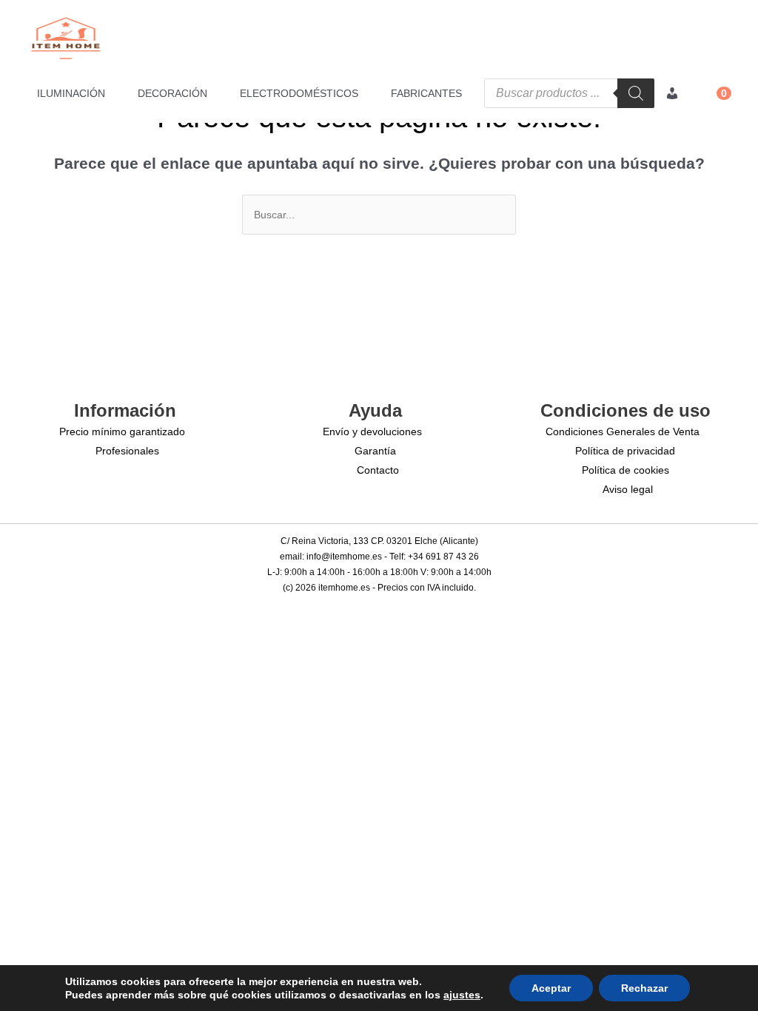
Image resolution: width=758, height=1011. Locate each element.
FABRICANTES (426, 93)
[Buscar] (635, 93)
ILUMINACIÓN (71, 93)
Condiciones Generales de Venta (623, 431)
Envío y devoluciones (372, 431)
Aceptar (551, 988)
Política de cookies (625, 470)
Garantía (375, 451)
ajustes (461, 995)
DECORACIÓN (172, 93)
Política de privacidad (625, 451)
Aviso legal (628, 489)
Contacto (378, 470)
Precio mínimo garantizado (122, 431)
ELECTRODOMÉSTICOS (299, 93)
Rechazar (644, 988)
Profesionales (127, 451)
